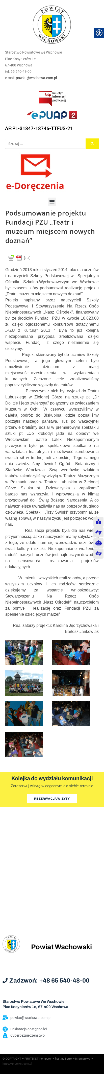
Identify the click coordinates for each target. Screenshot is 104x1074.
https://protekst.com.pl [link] (17, 1063)
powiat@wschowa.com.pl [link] (36, 78)
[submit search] (92, 143)
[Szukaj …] (45, 144)
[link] (52, 24)
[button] (52, 202)
